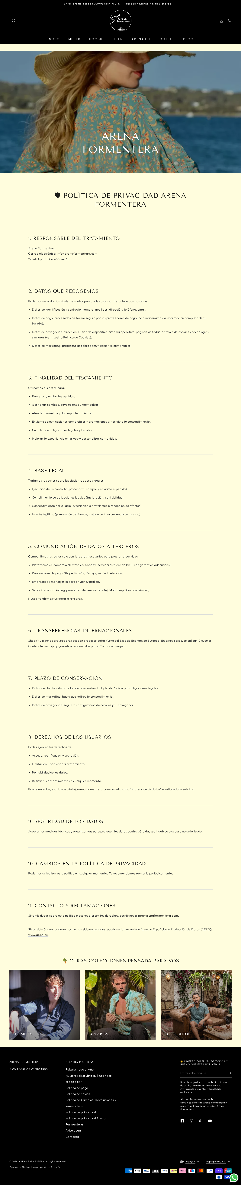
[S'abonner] (230, 1073)
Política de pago (77, 1088)
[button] (13, 21)
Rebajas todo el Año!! (81, 1069)
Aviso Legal (74, 1130)
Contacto (72, 1136)
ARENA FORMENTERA (31, 1161)
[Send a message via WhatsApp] (234, 1178)
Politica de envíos (78, 1094)
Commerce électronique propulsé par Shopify (34, 1167)
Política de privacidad (81, 1112)
